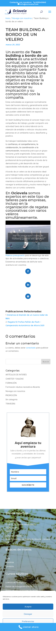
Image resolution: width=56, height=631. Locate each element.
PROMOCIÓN (11, 395)
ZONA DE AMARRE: (14, 536)
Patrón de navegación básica (19, 587)
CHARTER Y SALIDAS (15, 379)
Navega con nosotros (22, 18)
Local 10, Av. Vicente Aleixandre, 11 (21, 524)
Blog (8, 558)
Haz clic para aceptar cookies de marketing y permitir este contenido (28, 237)
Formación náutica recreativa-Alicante (23, 387)
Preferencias (28, 621)
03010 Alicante (12, 528)
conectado (31, 348)
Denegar (28, 614)
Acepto (28, 606)
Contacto (10, 566)
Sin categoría (11, 399)
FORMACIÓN (11, 383)
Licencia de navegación (16, 583)
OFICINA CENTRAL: (14, 521)
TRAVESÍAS (10, 403)
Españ (8, 531)
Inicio (8, 18)
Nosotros (10, 562)
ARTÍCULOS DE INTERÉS (16, 374)
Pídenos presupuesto (15, 255)
